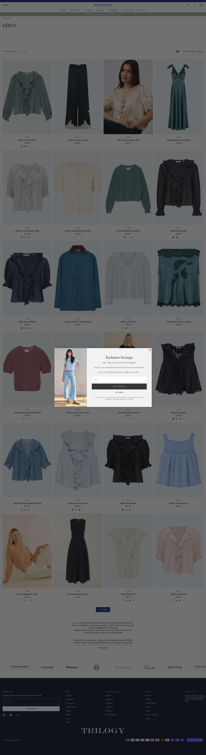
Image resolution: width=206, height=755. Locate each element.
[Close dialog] (150, 350)
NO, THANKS (119, 392)
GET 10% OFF (119, 386)
